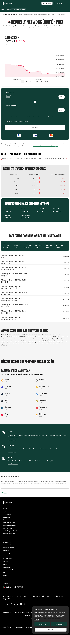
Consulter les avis (13, 464)
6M (37, 81)
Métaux (5, 520)
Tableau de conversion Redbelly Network (28, 14)
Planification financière (9, 547)
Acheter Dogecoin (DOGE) (10, 531)
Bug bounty (27, 615)
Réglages (50, 629)
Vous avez (10, 92)
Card (4, 578)
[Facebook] (4, 604)
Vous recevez (11, 106)
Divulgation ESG (62, 14)
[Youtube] (21, 604)
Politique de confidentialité (21, 612)
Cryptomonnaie (7, 542)
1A (41, 81)
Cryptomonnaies (7, 512)
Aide (9, 599)
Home (2, 9)
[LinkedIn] (17, 604)
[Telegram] (10, 604)
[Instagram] (24, 604)
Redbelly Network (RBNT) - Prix (10, 14)
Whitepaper (5, 493)
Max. (46, 81)
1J (22, 81)
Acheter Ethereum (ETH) (9, 525)
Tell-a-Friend (6, 567)
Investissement (7, 545)
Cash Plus (5, 561)
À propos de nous (23, 596)
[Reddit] (14, 604)
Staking (5, 564)
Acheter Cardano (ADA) (9, 533)
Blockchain (6, 550)
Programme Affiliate (8, 570)
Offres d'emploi (38, 596)
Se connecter (47, 3)
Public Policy (58, 596)
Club (4, 572)
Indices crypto (7, 514)
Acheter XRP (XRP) (8, 528)
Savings (5, 575)
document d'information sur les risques (45, 146)
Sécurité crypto (7, 553)
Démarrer (59, 3)
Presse (48, 596)
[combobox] (61, 97)
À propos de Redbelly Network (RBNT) (46, 14)
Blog (4, 599)
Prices (8, 9)
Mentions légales (7, 612)
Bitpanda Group (8, 596)
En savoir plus (12, 440)
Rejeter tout (58, 624)
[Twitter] (7, 604)
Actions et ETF (7, 517)
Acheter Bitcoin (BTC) (9, 522)
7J (26, 81)
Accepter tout (42, 624)
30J (31, 81)
